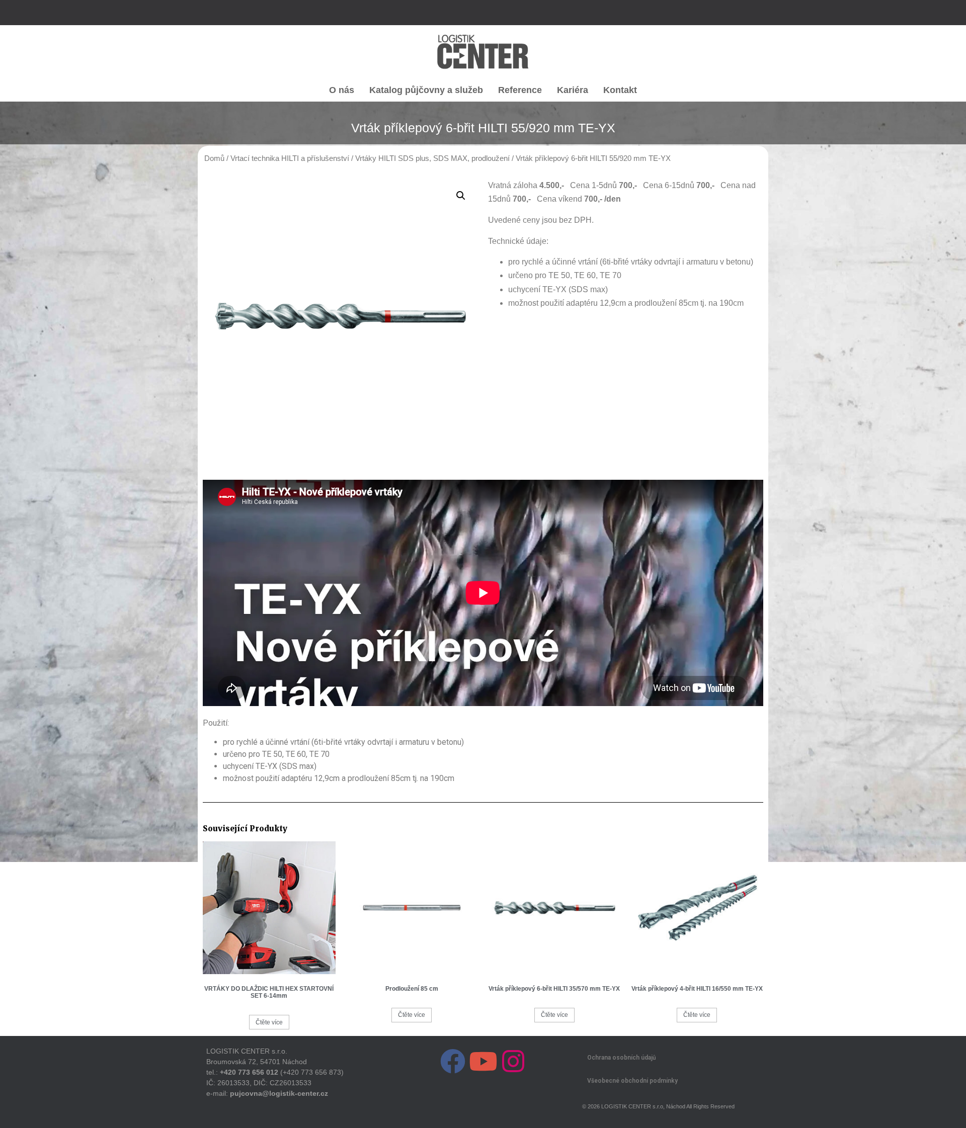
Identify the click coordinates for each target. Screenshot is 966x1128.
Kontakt (620, 90)
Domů (214, 158)
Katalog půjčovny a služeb (426, 90)
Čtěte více (269, 1022)
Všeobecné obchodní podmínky (632, 1080)
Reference (520, 90)
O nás (341, 90)
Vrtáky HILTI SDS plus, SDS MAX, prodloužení (432, 158)
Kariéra (572, 90)
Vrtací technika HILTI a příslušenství (289, 158)
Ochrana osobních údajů (621, 1057)
